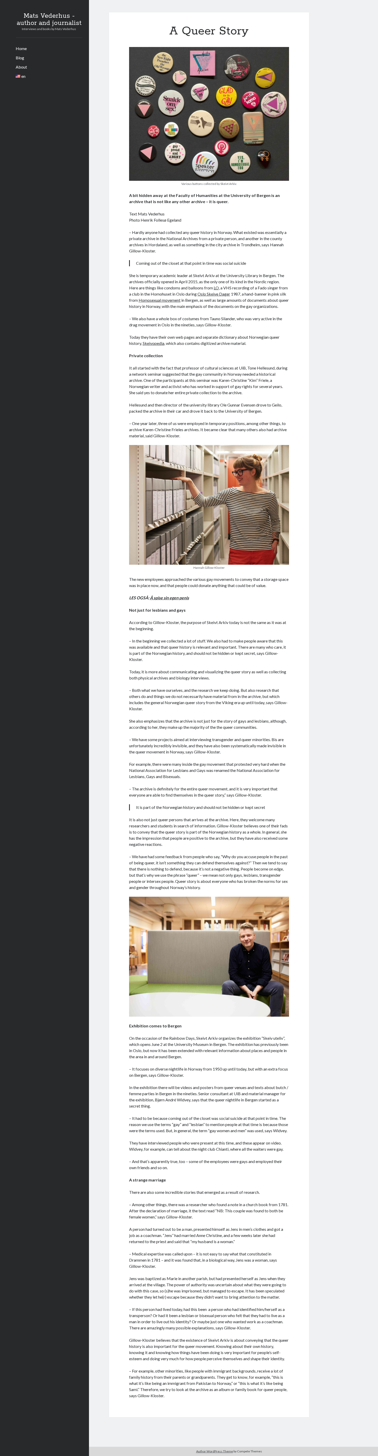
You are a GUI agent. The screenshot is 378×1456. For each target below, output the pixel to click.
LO (216, 287)
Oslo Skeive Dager (213, 293)
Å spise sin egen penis (169, 597)
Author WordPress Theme (214, 1451)
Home (21, 48)
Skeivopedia (153, 343)
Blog (20, 57)
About (21, 66)
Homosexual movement (160, 300)
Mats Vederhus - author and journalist (49, 19)
